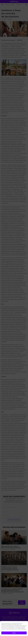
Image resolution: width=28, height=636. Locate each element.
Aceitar (14, 633)
